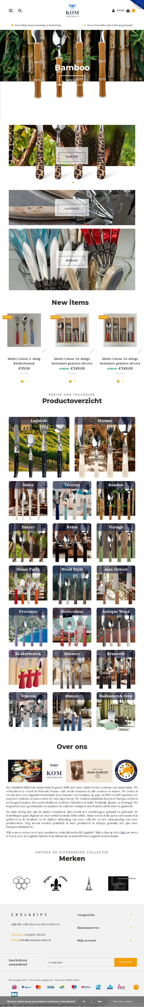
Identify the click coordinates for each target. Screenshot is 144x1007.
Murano (72, 260)
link (123, 832)
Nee (100, 1001)
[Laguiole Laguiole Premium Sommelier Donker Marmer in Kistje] (120, 330)
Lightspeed (47, 980)
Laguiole (72, 208)
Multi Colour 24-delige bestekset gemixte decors (24, 361)
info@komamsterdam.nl (35, 940)
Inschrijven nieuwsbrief (18, 962)
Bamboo (72, 156)
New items (70, 302)
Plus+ (77, 980)
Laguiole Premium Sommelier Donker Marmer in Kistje (120, 361)
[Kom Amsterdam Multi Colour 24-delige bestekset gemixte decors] (24, 330)
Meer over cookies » (123, 1001)
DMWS (68, 980)
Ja (84, 1001)
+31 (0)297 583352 (34, 934)
